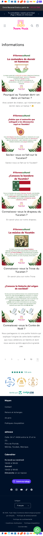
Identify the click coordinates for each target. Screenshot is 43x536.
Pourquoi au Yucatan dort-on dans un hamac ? (21, 96)
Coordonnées (22, 526)
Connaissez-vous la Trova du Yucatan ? (21, 270)
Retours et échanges (13, 412)
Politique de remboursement (27, 515)
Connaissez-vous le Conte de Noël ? (21, 327)
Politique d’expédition (32, 523)
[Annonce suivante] (38, 14)
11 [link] (37, 359)
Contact (8, 407)
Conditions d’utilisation (14, 523)
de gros (8, 418)
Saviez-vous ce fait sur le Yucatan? (21, 156)
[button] (4, 25)
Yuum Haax (13, 513)
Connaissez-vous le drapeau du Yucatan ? (21, 213)
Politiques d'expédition (14, 423)
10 (31, 359)
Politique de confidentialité (22, 519)
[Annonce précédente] (4, 14)
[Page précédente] (5, 359)
